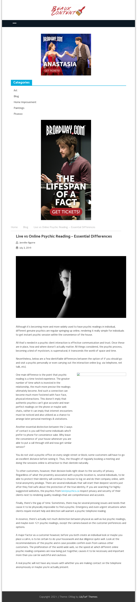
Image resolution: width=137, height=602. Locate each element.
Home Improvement (25, 102)
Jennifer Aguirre (27, 242)
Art (15, 90)
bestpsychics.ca (70, 491)
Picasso (18, 114)
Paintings (19, 108)
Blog (16, 96)
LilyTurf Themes (88, 597)
